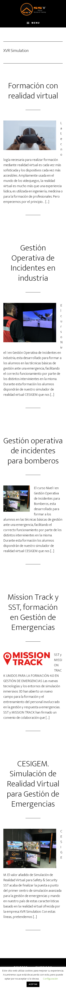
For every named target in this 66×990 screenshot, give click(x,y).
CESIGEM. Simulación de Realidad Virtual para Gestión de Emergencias (33, 784)
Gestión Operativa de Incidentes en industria (33, 263)
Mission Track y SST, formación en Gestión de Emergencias (33, 612)
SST (33, 9)
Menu (36, 23)
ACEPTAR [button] (33, 984)
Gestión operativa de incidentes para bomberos (33, 451)
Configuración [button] (50, 979)
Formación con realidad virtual (33, 91)
